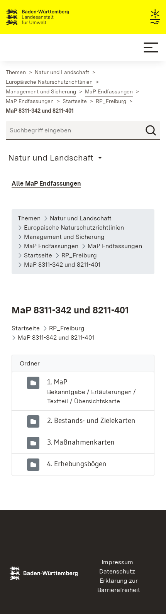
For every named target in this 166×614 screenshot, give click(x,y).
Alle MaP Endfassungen (46, 183)
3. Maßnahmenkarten (81, 442)
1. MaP (57, 381)
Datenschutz (117, 571)
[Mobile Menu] (151, 47)
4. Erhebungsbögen (77, 463)
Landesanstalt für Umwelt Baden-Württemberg (51, 17)
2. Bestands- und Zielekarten (91, 420)
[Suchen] (151, 130)
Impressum (117, 562)
